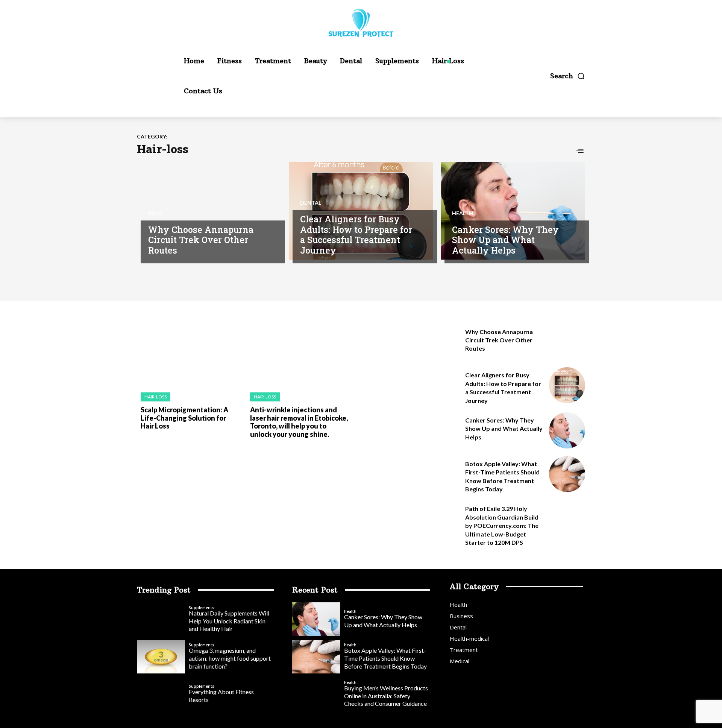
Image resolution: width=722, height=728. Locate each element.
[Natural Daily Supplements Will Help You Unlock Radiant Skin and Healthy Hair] (161, 619)
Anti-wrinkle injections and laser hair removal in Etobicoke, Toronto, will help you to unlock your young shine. (299, 422)
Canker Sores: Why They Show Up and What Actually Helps (505, 240)
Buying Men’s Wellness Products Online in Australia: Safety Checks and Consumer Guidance (386, 695)
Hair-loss (155, 397)
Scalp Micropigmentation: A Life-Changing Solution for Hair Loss (184, 418)
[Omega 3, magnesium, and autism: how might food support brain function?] (161, 657)
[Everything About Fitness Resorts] (161, 694)
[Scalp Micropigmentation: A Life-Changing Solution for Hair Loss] (188, 354)
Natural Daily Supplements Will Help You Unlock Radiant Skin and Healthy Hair (229, 620)
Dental (310, 202)
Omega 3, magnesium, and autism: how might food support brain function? (230, 658)
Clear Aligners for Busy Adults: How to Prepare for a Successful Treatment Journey (356, 234)
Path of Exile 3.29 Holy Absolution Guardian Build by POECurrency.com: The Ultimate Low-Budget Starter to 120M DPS (501, 525)
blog (155, 213)
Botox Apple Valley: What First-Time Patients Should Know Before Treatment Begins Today (385, 658)
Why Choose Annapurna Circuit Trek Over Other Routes (200, 240)
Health (462, 213)
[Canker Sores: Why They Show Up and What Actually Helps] (513, 211)
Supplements (201, 607)
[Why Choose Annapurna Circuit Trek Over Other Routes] (209, 211)
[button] (567, 76)
